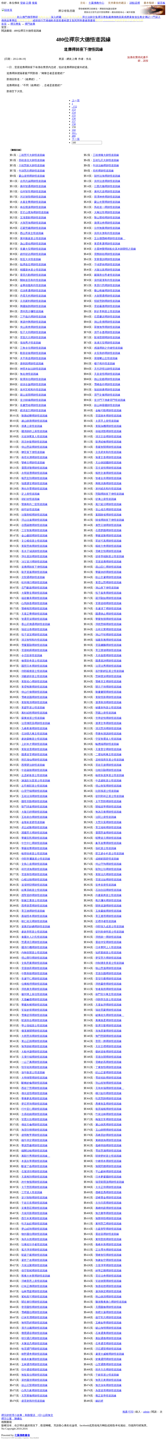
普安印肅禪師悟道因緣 (108, 978)
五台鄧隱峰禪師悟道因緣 (109, 238)
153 (74, 109)
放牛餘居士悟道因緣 (33, 1072)
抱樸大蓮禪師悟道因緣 (108, 1312)
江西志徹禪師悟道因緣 (107, 186)
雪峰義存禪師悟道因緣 (107, 384)
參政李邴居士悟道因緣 (34, 931)
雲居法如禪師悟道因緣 (108, 879)
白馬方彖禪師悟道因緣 (34, 1390)
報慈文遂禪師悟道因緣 (108, 473)
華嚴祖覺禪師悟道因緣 (34, 848)
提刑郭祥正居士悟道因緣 (109, 796)
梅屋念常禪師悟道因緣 (108, 1119)
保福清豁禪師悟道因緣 (108, 431)
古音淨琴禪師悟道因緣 (108, 1265)
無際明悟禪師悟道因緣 (108, 1218)
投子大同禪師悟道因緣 (33, 332)
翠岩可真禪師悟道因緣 (108, 540)
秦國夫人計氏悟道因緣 (34, 937)
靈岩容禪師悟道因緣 (107, 1234)
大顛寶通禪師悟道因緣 (107, 295)
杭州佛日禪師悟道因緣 (34, 582)
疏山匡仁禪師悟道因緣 (108, 566)
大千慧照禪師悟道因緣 (34, 1187)
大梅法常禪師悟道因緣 (107, 212)
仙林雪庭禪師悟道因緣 (34, 1291)
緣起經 (99, 1400)
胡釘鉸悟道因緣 (30, 499)
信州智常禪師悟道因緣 (33, 191)
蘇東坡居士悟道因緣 (33, 718)
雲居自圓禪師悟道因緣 (108, 973)
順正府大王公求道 (17, 1431)
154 (74, 112)
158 (74, 124)
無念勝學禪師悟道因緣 (108, 1213)
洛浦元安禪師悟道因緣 (107, 342)
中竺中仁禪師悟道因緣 (34, 843)
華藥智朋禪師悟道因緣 (108, 619)
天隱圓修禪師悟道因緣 (108, 1307)
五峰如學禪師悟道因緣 (108, 1322)
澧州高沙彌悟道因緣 (32, 311)
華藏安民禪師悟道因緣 (34, 837)
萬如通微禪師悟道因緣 (108, 1338)
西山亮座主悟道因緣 (32, 233)
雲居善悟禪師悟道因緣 (34, 874)
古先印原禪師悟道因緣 (108, 1202)
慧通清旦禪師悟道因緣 (34, 942)
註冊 (28, 2)
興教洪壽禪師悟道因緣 (108, 483)
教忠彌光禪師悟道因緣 (108, 900)
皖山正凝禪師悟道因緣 (108, 1072)
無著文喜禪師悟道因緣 (108, 457)
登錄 (22, 2)
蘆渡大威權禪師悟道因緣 (109, 1354)
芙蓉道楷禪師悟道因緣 (108, 603)
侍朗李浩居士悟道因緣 (108, 999)
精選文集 (69, 20)
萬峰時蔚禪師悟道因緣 (108, 1208)
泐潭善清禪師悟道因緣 (108, 702)
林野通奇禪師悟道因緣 (34, 1354)
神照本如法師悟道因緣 (33, 368)
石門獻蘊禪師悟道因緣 (34, 587)
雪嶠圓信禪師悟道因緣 (34, 1312)
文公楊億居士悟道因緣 (34, 540)
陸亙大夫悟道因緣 (30, 259)
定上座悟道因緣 (30, 493)
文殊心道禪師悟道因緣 (34, 864)
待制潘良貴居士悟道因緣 (109, 963)
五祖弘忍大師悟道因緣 (106, 160)
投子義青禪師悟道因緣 (108, 592)
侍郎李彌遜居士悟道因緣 (35, 858)
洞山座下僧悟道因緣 (107, 587)
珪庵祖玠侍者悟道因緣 (34, 1244)
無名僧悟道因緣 (29, 374)
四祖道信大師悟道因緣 (32, 160)
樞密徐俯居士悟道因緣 (34, 853)
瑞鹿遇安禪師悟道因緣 (34, 483)
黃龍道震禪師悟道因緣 (34, 749)
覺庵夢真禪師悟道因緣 (34, 1098)
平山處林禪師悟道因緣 (108, 1171)
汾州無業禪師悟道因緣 (107, 228)
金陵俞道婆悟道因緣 (33, 822)
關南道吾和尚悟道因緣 (33, 280)
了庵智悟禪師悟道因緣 (108, 1067)
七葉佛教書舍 (22, 1435)
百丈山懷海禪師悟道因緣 (34, 212)
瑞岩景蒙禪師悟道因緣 (108, 1009)
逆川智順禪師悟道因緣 (34, 1197)
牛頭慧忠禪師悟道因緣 (32, 170)
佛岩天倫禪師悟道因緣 (34, 1124)
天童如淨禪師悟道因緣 (108, 1004)
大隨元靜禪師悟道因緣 (34, 811)
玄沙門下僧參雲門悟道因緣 (109, 400)
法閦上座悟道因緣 (105, 817)
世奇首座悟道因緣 (105, 884)
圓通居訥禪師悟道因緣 (108, 660)
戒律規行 (38, 20)
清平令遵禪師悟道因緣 (107, 332)
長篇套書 (58, 20)
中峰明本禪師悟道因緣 (108, 1161)
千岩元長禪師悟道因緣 (34, 1202)
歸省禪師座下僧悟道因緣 (109, 519)
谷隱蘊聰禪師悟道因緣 (34, 525)
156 (74, 118)
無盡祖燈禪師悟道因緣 (108, 1286)
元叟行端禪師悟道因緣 (34, 1056)
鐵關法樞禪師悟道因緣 (34, 1150)
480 (74, 136)
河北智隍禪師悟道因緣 (33, 196)
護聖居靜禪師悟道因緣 (34, 895)
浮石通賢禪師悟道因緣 (108, 1348)
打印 (131, 1411)
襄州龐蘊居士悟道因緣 (33, 238)
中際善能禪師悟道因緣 (34, 973)
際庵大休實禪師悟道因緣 (35, 1275)
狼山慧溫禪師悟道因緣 (108, 968)
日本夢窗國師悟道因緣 (108, 1176)
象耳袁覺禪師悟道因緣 (108, 843)
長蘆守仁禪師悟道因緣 (34, 978)
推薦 (125, 1411)
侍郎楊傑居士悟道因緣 (34, 671)
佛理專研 (32, 17)
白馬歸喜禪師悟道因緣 (34, 603)
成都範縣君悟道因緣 (107, 858)
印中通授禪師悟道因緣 (34, 1369)
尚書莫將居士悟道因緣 (108, 895)
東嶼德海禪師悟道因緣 (108, 1140)
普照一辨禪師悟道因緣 (108, 1041)
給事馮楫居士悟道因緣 (34, 890)
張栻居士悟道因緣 (105, 848)
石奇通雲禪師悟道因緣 (108, 1343)
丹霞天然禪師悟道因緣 (33, 295)
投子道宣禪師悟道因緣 (34, 634)
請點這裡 (134, 2)
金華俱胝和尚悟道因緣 (33, 285)
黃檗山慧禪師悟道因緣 (108, 582)
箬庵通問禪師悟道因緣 (108, 1359)
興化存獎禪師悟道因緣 (34, 488)
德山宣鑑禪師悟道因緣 (107, 379)
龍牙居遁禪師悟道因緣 (34, 572)
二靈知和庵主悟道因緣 (108, 754)
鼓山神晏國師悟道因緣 (107, 405)
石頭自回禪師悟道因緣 (108, 890)
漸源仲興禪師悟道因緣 (33, 321)
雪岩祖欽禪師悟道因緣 (108, 1077)
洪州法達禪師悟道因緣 (107, 181)
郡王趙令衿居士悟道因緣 (109, 853)
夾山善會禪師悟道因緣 (33, 327)
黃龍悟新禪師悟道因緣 (108, 697)
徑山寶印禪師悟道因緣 (34, 957)
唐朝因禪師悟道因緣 (32, 363)
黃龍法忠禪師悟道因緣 (108, 874)
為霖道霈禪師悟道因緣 (108, 1390)
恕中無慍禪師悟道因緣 (34, 1182)
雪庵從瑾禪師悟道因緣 (34, 1015)
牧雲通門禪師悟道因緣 (34, 1348)
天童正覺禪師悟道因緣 (34, 613)
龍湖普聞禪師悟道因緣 (107, 337)
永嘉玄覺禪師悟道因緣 (33, 202)
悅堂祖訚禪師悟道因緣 (34, 1067)
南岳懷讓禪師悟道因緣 (33, 207)
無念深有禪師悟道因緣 (108, 1385)
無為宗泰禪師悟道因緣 (108, 811)
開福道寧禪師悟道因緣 (108, 806)
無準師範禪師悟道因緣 (34, 1046)
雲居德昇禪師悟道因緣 (34, 968)
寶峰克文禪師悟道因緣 (108, 681)
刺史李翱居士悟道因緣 (107, 311)
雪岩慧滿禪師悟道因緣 (108, 1150)
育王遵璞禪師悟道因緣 (108, 916)
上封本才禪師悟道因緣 (34, 744)
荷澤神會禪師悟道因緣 (107, 196)
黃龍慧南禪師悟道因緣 (34, 546)
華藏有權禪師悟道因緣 (34, 1004)
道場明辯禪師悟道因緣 (34, 884)
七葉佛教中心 (96, 2)
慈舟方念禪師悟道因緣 (108, 1369)
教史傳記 (145, 17)
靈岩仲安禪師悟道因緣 (108, 942)
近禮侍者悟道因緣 (105, 921)
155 (74, 115)
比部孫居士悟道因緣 (107, 791)
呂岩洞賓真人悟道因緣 (34, 436)
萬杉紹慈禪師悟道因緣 (34, 712)
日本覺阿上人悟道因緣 (108, 947)
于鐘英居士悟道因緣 (107, 1374)
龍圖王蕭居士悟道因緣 (34, 900)
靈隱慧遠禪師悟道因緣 (108, 832)
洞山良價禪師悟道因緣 (107, 321)
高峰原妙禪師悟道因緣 (108, 1135)
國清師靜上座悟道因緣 (34, 431)
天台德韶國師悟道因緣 (108, 462)
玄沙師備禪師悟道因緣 (33, 400)
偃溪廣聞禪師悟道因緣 (34, 1030)
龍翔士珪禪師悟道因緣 (108, 869)
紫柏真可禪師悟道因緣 (34, 1296)
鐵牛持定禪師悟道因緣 (34, 1140)
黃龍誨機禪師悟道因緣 (108, 426)
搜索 (34, 2)
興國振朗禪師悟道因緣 (33, 306)
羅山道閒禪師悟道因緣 (33, 394)
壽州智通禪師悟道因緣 (33, 186)
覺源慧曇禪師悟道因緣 (34, 1145)
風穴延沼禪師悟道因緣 (108, 504)
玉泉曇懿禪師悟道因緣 (108, 910)
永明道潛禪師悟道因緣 (34, 473)
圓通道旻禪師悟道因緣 (34, 754)
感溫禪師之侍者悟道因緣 (108, 347)
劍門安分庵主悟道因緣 (108, 994)
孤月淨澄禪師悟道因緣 (34, 1249)
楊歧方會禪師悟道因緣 (108, 546)
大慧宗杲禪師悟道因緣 (108, 822)
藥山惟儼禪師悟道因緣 (107, 290)
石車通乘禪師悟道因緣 (108, 1333)
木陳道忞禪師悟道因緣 (34, 1343)
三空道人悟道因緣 (31, 1192)
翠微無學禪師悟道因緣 (107, 327)
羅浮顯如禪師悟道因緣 (108, 598)
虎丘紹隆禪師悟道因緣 (34, 827)
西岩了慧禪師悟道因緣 (34, 1088)
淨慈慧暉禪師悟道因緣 (108, 624)
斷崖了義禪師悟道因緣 (34, 1166)
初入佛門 (22, 17)
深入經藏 (56, 17)
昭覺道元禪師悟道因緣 (108, 837)
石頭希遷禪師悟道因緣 (33, 290)
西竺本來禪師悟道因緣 (34, 1218)
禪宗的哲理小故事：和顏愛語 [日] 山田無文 (27, 1415)
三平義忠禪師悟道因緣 (33, 316)
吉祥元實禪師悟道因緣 (108, 629)
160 (74, 130)
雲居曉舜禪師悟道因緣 (34, 650)
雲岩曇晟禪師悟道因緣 (107, 306)
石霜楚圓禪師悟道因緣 (108, 530)
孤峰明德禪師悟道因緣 (108, 1145)
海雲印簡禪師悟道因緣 (34, 1129)
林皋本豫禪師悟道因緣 (34, 1359)
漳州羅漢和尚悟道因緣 (107, 280)
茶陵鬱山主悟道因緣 (106, 358)
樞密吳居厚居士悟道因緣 (109, 775)
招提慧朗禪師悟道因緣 (107, 301)
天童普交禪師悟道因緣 (108, 749)
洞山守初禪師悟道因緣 (108, 634)
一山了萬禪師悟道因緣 (34, 1062)
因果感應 (124, 17)
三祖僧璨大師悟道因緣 (106, 155)
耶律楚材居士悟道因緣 (108, 1155)
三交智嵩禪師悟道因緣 (34, 530)
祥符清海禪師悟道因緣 (34, 869)
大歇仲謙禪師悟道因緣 (34, 1051)
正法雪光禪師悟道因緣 (108, 1249)
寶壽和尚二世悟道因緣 (34, 504)
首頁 (4, 23)
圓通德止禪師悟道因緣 (108, 613)
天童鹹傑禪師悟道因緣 (34, 999)
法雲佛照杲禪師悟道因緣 (35, 723)
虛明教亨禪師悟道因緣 (34, 1135)
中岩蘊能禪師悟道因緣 (34, 770)
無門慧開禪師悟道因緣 (108, 1036)
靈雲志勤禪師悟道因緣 (33, 275)
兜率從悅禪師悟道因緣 (108, 718)
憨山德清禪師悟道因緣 (108, 1296)
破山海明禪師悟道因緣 (108, 1327)
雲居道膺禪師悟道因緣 (108, 561)
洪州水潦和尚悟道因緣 (107, 233)
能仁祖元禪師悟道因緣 (34, 921)
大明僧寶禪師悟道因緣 (34, 1077)
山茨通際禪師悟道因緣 (108, 1364)
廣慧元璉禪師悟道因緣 (108, 525)
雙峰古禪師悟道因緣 (33, 462)
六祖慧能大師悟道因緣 (32, 165)
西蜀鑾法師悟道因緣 (33, 764)
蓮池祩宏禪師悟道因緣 (108, 1291)
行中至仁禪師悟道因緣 (34, 1109)
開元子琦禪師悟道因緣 (108, 686)
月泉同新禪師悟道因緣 (34, 1213)
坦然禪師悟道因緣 (103, 170)
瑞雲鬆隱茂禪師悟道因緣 (109, 1182)
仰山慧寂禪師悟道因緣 (34, 447)
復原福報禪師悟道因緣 (108, 1109)
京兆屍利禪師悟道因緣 (33, 301)
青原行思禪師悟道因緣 (107, 285)
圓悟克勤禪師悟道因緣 (34, 801)
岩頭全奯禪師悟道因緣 (33, 384)
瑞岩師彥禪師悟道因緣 (107, 389)
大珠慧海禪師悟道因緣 (33, 222)
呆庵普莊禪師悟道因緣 (34, 1208)
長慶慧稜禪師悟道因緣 (33, 405)
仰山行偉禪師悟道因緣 (34, 692)
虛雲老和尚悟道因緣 (33, 1400)
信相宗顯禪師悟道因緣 (108, 770)
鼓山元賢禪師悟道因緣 (34, 1385)
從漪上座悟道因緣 (105, 499)
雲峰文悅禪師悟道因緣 (108, 551)
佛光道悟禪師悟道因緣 (34, 1093)
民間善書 (79, 20)
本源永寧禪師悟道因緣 (34, 1161)
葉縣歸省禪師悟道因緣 (108, 514)
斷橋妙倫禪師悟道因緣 (34, 1082)
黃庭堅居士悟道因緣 (33, 707)
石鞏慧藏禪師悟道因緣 (33, 228)
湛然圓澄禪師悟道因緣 (34, 1380)
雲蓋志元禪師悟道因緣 (33, 337)
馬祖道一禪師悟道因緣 (107, 207)
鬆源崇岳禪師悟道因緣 (34, 1020)
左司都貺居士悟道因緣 (34, 785)
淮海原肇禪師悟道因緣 (108, 1030)
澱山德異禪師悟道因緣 (108, 1124)
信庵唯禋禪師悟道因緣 (34, 983)
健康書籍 (90, 20)
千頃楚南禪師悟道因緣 (107, 264)
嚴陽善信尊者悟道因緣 (107, 275)
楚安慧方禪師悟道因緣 (108, 957)
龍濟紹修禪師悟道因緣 (108, 441)
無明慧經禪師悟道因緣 (34, 1322)
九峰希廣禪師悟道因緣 (34, 728)
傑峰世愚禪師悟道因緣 (108, 1192)
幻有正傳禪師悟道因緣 (34, 1286)
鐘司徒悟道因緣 (30, 509)
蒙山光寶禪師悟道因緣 (107, 202)
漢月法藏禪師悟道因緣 (34, 1327)
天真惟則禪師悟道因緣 (34, 1176)
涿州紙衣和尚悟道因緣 (108, 488)
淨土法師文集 (90, 17)
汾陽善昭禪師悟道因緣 (34, 514)
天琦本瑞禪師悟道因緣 (109, 1088)
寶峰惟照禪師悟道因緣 (34, 608)
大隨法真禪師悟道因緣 (107, 269)
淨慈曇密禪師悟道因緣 (108, 983)
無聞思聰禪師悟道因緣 (108, 1166)
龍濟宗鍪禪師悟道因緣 (108, 1025)
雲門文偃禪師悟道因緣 (107, 394)
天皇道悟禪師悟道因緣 (107, 374)
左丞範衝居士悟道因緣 (34, 775)
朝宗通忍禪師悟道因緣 (34, 1338)
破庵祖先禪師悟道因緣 (109, 1015)
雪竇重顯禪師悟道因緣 (34, 645)
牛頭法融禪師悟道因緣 (106, 165)
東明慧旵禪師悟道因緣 (108, 1223)
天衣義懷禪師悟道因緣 (108, 655)
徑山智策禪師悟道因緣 (108, 785)
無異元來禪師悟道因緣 (108, 1380)
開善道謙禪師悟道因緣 (108, 905)
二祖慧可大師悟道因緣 (32, 155)
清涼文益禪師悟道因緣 (108, 436)
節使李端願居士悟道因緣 (109, 556)
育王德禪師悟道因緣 (33, 910)
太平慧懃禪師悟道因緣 (108, 801)
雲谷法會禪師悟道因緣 (108, 1275)
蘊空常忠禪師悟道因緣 (108, 1317)
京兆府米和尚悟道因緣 (108, 452)
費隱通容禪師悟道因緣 (34, 1333)
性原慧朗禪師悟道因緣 (108, 1098)
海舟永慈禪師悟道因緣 (34, 1239)
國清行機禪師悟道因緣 (34, 947)
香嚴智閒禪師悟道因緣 (108, 447)
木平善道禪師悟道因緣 (33, 358)
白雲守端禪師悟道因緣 (34, 791)
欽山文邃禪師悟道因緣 (108, 577)
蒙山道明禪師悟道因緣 (32, 175)
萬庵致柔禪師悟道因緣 (108, 1020)
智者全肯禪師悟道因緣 (108, 478)
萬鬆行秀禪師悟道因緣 (35, 1155)
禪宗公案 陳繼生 (11, 1418)
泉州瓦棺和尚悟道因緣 (33, 389)
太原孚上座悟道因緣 (107, 420)
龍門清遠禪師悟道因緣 (34, 806)
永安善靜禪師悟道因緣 (107, 353)
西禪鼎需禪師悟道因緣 (34, 905)
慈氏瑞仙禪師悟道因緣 (34, 759)
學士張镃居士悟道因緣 (34, 1025)
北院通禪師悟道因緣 (33, 577)
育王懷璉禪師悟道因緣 (108, 650)
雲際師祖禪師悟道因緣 (107, 254)
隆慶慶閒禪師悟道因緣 (108, 692)
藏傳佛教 (113, 17)
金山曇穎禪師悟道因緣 (34, 535)
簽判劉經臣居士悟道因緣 (109, 671)
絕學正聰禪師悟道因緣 (108, 1270)
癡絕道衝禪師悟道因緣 (108, 1051)
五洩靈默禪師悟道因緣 (33, 217)
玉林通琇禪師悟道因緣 (34, 1364)
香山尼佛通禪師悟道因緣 (35, 624)
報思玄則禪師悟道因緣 (34, 478)
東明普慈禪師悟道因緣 (108, 1239)
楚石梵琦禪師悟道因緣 (34, 1103)
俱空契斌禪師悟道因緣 (34, 1270)
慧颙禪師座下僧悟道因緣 (109, 493)
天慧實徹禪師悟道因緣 (34, 1395)
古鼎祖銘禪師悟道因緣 (34, 1114)
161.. (74, 133)
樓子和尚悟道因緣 (104, 363)
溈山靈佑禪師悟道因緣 (33, 243)
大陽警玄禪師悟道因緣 (34, 592)
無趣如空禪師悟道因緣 (108, 1260)
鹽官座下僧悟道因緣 (33, 452)
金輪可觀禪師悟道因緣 (108, 410)
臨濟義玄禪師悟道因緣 (33, 264)
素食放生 (134, 17)
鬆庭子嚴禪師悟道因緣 (34, 1254)
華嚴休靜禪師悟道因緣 (108, 572)
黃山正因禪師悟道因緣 (34, 1041)
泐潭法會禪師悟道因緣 (107, 222)
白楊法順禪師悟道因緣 (34, 879)
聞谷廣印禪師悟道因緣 (34, 1301)
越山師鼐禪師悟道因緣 (34, 420)
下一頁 (76, 139)
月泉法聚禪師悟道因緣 (34, 1265)
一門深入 (155, 17)
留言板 (161, 2)
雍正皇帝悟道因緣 (105, 1395)
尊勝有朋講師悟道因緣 (108, 733)
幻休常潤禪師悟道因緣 (34, 1317)
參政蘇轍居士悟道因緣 (34, 738)
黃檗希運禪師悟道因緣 (107, 243)
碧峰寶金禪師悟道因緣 (108, 1197)
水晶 (4, 1431)
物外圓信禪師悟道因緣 (34, 1234)
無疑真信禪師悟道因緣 (34, 1374)
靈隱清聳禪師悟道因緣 (34, 467)
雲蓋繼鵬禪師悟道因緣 (108, 645)
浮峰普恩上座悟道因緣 (34, 1281)
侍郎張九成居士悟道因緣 (109, 926)
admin (146, 1411)
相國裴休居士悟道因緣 (33, 269)
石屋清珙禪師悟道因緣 (34, 1171)
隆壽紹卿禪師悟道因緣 (34, 415)
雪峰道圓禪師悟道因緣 (34, 697)
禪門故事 (30, 23)
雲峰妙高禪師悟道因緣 (108, 1062)
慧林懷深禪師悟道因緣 (108, 676)
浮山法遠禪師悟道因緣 (34, 519)
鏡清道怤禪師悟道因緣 (33, 410)
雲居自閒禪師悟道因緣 (108, 1056)
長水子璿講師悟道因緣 (34, 551)
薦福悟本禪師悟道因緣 (34, 916)
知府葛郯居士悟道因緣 (108, 952)
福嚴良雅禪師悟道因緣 (108, 639)
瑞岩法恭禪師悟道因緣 (34, 629)
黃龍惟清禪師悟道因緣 (34, 702)
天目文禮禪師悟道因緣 (108, 1046)
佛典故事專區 (9, 20)
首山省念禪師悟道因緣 (108, 509)
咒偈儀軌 (48, 20)
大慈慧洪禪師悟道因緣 (34, 1036)
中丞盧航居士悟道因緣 (108, 780)
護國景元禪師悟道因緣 (34, 832)
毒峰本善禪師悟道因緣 (108, 1244)
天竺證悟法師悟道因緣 (107, 368)
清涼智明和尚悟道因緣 (34, 639)
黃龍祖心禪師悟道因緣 (34, 681)
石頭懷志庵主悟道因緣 (34, 733)
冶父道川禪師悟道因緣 (34, 561)
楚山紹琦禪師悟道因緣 (34, 1228)
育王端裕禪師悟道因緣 (108, 827)
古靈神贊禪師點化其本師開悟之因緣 (115, 248)
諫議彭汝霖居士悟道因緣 (35, 780)
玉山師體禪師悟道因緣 (108, 1129)
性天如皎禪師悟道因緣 (34, 1223)
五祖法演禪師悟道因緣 (34, 796)
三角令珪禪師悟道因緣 (33, 347)
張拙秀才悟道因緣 (30, 342)
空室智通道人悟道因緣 (108, 738)
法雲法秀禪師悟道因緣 (108, 665)
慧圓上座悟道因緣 (105, 712)
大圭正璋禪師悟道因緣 (108, 1187)
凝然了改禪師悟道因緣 (34, 1260)
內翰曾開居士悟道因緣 (34, 952)
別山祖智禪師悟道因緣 (108, 1082)
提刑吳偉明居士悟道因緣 (109, 931)
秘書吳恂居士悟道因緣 (108, 707)
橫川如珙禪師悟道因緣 (108, 1093)
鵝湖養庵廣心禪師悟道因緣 (111, 1301)
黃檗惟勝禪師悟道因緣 (34, 686)
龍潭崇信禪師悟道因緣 (33, 379)
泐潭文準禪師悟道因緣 (108, 723)
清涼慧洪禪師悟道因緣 (108, 728)
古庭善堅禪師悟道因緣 (108, 1228)
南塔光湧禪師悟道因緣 (34, 457)
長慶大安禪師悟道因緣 (33, 248)
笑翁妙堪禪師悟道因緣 (34, 1009)
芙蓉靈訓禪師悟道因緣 (107, 259)
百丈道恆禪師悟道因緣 (108, 467)
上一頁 (76, 100)
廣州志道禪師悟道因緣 (107, 191)
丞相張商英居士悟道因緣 (109, 759)
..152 (74, 106)
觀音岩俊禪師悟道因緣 (33, 353)
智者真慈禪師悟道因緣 (108, 989)
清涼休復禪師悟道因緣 (34, 441)
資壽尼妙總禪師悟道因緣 (35, 926)
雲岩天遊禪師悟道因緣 (108, 764)
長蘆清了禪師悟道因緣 (108, 608)
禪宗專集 (103, 17)
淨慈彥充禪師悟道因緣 (34, 989)
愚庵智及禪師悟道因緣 (108, 1103)
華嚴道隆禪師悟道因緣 (108, 535)
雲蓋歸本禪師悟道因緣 (108, 415)
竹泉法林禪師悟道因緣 (108, 1114)
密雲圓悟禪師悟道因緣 (34, 1307)
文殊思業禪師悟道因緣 (34, 963)
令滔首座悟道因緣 (31, 655)
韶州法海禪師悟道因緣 (107, 175)
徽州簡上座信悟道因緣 (34, 994)
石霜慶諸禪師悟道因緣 (107, 316)
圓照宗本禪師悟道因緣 (34, 665)
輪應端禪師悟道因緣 (107, 744)
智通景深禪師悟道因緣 (34, 619)
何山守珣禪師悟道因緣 (108, 864)
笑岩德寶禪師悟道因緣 (108, 1281)
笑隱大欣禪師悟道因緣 (34, 1119)
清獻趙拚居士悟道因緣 (34, 676)
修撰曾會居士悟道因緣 (34, 660)
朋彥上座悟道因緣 (31, 426)
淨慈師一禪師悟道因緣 (108, 937)
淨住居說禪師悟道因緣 (34, 556)
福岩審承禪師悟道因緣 (34, 598)
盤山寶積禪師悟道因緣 (107, 217)
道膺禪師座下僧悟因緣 (34, 566)
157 (74, 121)
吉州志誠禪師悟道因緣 (33, 181)
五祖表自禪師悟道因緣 (34, 817)
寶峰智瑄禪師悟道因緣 (108, 1254)
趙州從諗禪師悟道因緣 (33, 254)
